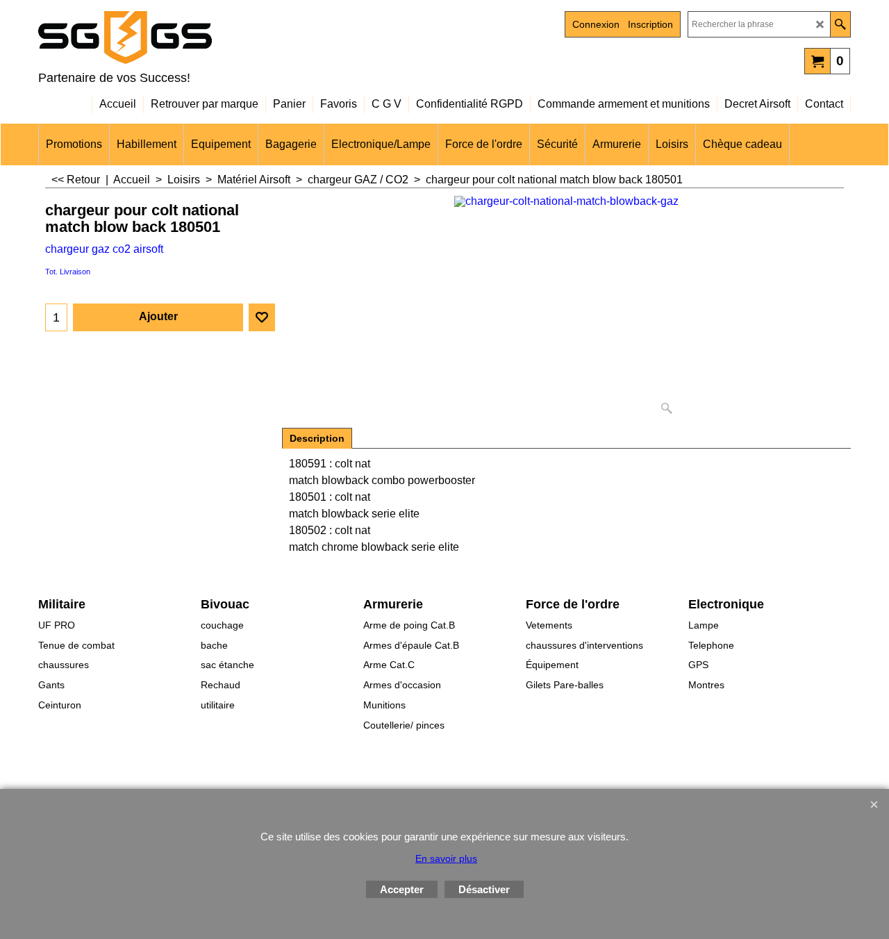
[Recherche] (840, 24)
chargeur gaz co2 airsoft (104, 249)
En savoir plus (446, 858)
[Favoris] (262, 317)
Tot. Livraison (67, 271)
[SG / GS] (159, 37)
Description (317, 438)
